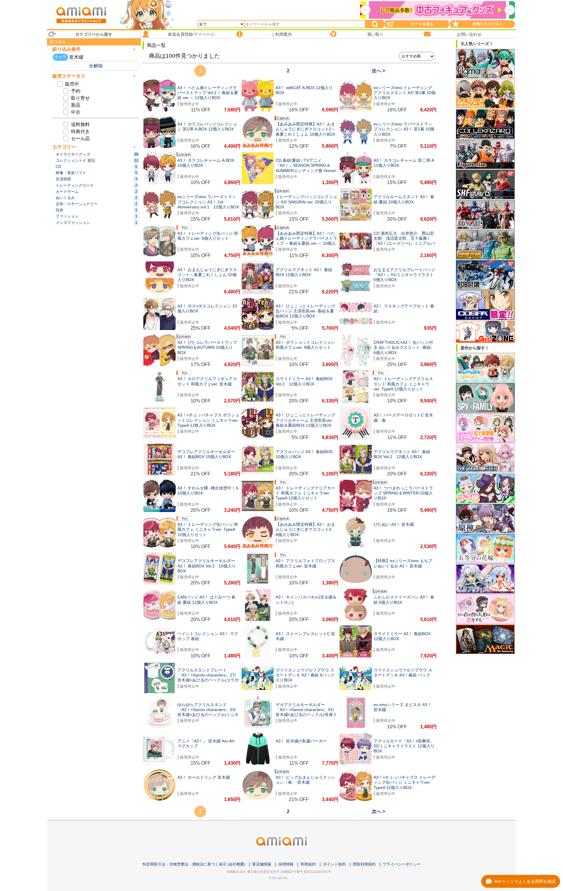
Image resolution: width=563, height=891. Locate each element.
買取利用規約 (364, 864)
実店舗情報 (261, 864)
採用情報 (286, 864)
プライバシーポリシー (402, 864)
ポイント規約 (334, 864)
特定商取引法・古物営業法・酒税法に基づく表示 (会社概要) (194, 864)
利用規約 (308, 864)
